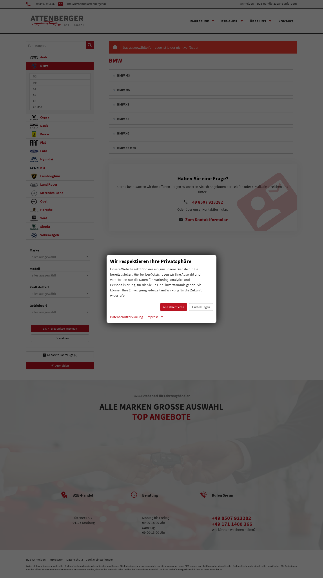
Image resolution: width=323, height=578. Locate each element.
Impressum (155, 317)
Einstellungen (201, 307)
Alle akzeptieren (173, 307)
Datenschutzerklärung (126, 317)
